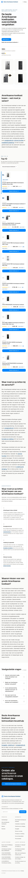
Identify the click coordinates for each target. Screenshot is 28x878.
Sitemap (4, 873)
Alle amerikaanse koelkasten (8, 166)
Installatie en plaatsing (20, 823)
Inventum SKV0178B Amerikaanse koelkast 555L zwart (13, 243)
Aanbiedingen (5, 819)
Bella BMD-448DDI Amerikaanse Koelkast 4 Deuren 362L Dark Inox (13, 323)
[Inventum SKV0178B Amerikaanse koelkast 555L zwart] (20, 78)
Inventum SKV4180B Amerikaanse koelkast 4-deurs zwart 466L (14, 204)
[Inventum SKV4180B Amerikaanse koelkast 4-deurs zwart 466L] (20, 65)
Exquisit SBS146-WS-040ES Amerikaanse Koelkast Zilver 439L (13, 183)
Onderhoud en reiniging (20, 826)
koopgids (4, 745)
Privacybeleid (18, 838)
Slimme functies (18, 831)
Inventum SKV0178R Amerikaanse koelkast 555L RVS (13, 264)
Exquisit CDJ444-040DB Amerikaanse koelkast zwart (12, 342)
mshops (22, 870)
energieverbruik (9, 140)
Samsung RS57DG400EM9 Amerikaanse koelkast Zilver (12, 364)
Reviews (3, 828)
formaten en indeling (7, 439)
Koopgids (17, 828)
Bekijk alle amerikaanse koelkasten (13, 783)
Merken (3, 826)
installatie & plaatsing (8, 142)
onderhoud (11, 745)
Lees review (4, 188)
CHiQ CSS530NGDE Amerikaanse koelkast (13, 304)
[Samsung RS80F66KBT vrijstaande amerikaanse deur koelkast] (7, 78)
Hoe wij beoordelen (19, 836)
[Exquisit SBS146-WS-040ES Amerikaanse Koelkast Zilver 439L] (7, 65)
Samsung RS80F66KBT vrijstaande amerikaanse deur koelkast (11, 224)
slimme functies (18, 140)
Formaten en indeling (19, 833)
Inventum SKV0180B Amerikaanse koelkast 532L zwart (13, 284)
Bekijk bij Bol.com (13, 191)
